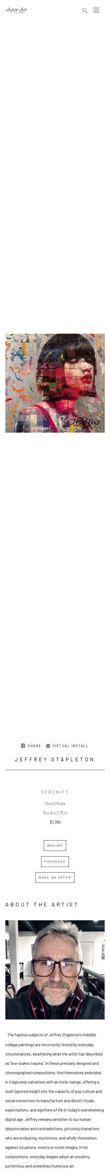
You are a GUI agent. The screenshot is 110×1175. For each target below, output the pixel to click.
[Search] (85, 10)
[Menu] (96, 10)
